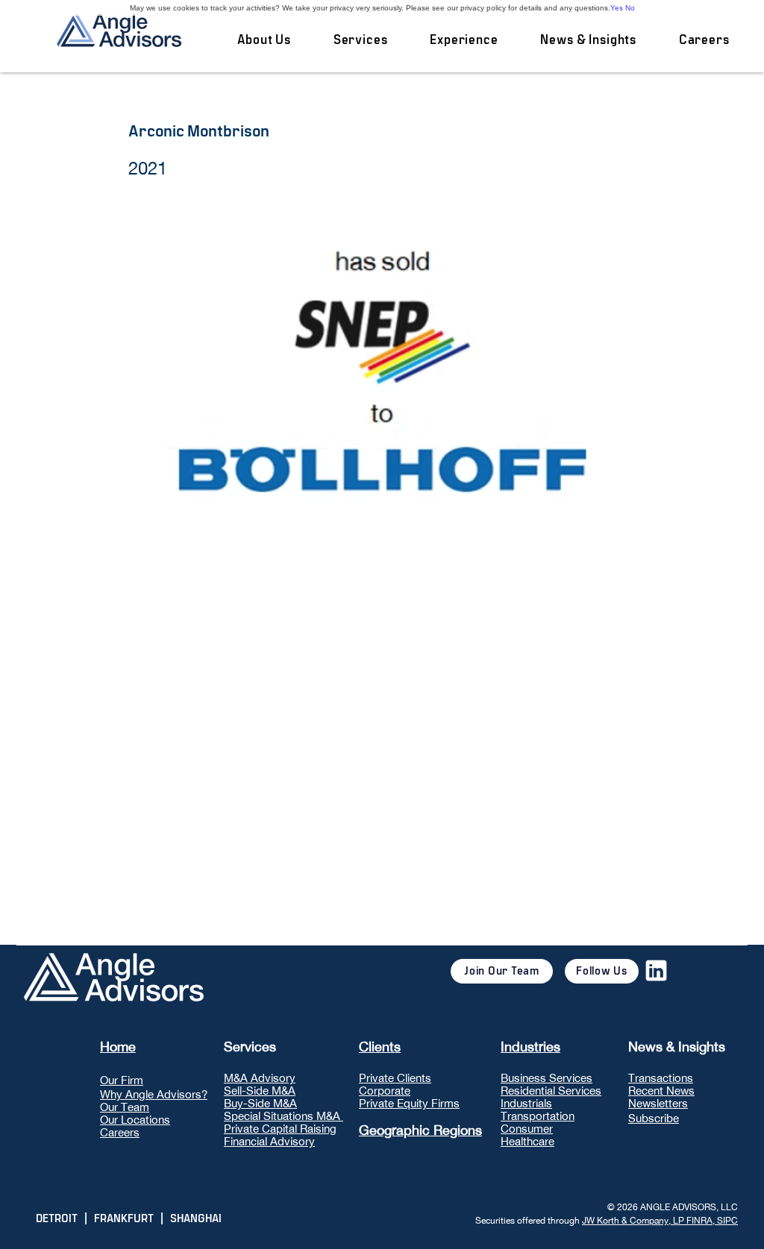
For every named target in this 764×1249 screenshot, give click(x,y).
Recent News (661, 1090)
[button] (360, 40)
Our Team (124, 1107)
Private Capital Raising (280, 1128)
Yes (616, 8)
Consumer (527, 1128)
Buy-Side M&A (260, 1103)
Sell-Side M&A (259, 1090)
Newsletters (658, 1103)
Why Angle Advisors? (153, 1094)
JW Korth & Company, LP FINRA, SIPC (660, 1220)
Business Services (546, 1078)
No (630, 8)
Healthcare (527, 1141)
